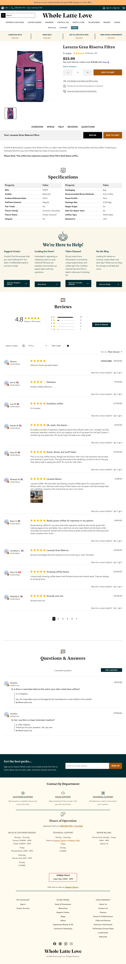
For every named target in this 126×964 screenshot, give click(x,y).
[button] (66, 317)
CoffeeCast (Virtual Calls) (103, 929)
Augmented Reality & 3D (63, 925)
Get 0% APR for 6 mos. (79, 35)
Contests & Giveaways (63, 929)
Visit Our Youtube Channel (75, 283)
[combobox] (20, 15)
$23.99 (92, 135)
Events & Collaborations (103, 916)
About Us (103, 904)
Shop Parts (42, 284)
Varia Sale (47, 35)
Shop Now (15, 38)
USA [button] (5, 8)
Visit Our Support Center (13, 283)
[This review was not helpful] (119, 373)
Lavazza (68, 53)
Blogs (63, 916)
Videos (63, 920)
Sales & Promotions (63, 904)
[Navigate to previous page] (49, 619)
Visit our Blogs (104, 284)
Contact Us (103, 908)
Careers (103, 912)
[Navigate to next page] (76, 619)
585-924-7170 (66, 826)
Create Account (23, 908)
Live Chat (79, 826)
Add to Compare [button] (70, 66)
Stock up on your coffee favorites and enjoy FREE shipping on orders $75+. (63, 2)
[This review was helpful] (115, 373)
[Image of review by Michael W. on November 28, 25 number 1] (36, 497)
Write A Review (101, 325)
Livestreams (103, 933)
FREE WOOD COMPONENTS (111, 35)
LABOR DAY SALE (15, 35)
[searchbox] (12, 346)
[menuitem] (23, 904)
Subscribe (103, 937)
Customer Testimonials (103, 925)
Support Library (59, 840)
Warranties (63, 908)
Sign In (23, 904)
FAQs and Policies (103, 920)
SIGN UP (115, 766)
